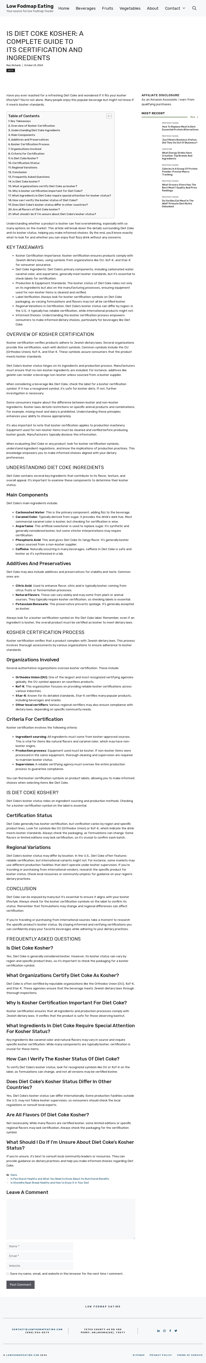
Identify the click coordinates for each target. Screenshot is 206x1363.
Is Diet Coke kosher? (26, 181)
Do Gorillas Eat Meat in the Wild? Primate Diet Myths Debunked (178, 203)
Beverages (86, 8)
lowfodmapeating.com (22, 1355)
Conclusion (19, 172)
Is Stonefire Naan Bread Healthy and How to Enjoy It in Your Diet (50, 1182)
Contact (172, 8)
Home (63, 8)
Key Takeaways (21, 121)
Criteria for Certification (27, 153)
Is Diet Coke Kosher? (24, 158)
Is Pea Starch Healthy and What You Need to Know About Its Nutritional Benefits (60, 1178)
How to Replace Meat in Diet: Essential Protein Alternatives (180, 128)
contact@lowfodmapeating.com (37, 1329)
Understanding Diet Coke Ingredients (35, 130)
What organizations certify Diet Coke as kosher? (44, 186)
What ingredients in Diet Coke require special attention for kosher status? (61, 195)
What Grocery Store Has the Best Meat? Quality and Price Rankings (179, 187)
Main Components (23, 135)
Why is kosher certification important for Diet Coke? (47, 190)
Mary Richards (13, 65)
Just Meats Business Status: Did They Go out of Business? (179, 141)
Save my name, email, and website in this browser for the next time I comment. (66, 1273)
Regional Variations (24, 167)
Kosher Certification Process (30, 144)
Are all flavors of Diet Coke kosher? (36, 209)
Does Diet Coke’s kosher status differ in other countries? (50, 204)
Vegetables (130, 8)
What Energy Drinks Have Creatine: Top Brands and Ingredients (177, 155)
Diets (10, 70)
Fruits (107, 8)
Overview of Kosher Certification (33, 125)
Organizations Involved (26, 149)
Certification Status (26, 163)
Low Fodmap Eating (30, 6)
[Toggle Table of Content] (107, 116)
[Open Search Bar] (194, 8)
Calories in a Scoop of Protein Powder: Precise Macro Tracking (179, 171)
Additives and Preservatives (30, 139)
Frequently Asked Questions (31, 176)
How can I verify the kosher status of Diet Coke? (45, 200)
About (153, 8)
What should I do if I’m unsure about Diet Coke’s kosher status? (54, 214)
